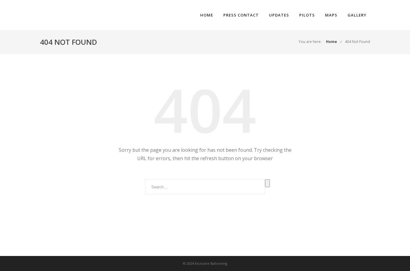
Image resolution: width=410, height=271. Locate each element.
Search (267, 183)
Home (206, 15)
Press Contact (241, 15)
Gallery (357, 15)
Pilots (307, 15)
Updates (279, 15)
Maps (331, 15)
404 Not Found (357, 41)
